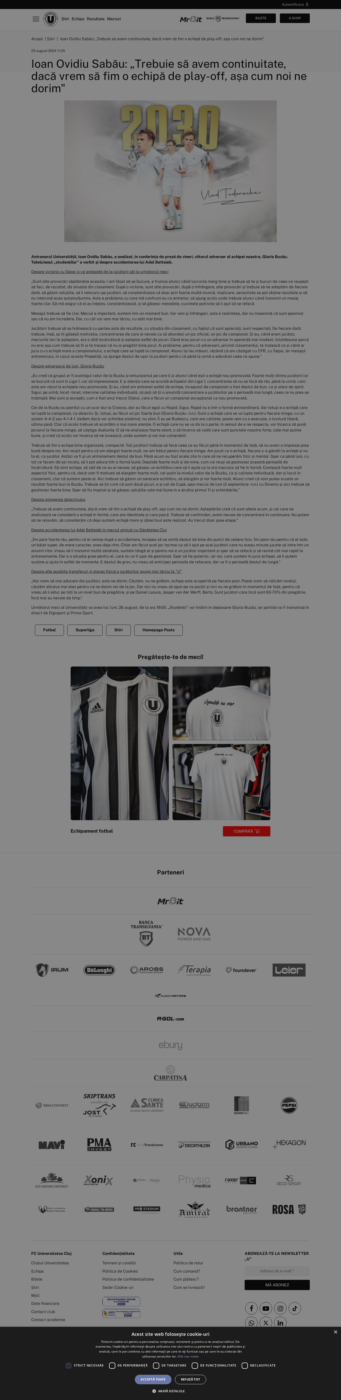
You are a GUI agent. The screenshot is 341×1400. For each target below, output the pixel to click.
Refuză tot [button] (190, 1379)
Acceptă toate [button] (153, 1379)
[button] (170, 1391)
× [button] (335, 1332)
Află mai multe (188, 1356)
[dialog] (170, 1363)
